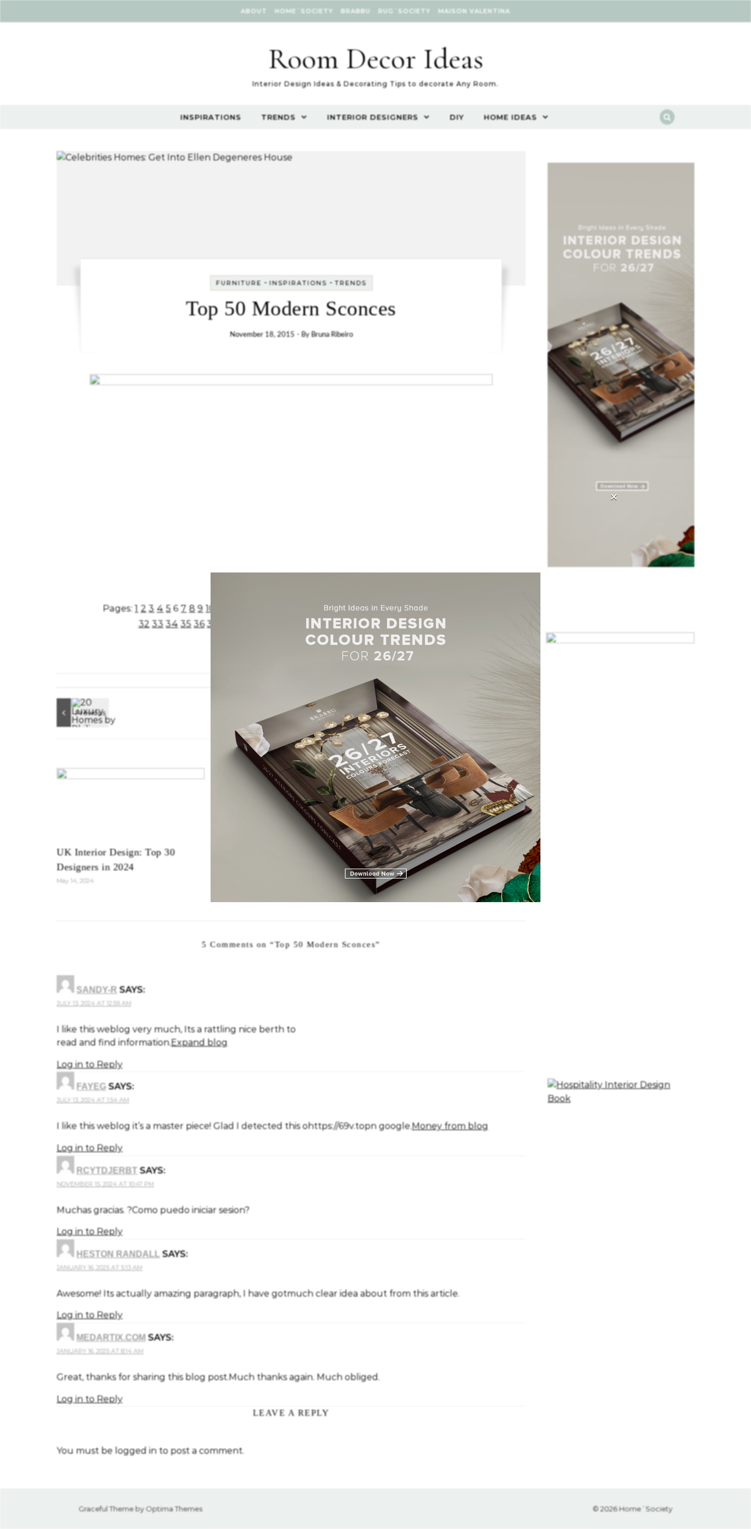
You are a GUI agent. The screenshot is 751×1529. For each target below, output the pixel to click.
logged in (136, 1450)
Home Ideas (510, 117)
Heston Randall (118, 1254)
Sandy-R (96, 989)
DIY (457, 117)
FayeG (91, 1086)
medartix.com (111, 1337)
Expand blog (199, 1042)
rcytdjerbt (106, 1170)
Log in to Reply (90, 1064)
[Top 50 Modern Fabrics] (81, 712)
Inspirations (210, 117)
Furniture (239, 283)
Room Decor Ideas (375, 58)
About (254, 11)
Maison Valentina (474, 11)
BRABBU (356, 11)
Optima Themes (174, 1508)
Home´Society (304, 11)
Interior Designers (372, 117)
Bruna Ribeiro (332, 334)
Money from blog (450, 1126)
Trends (278, 117)
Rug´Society (404, 11)
